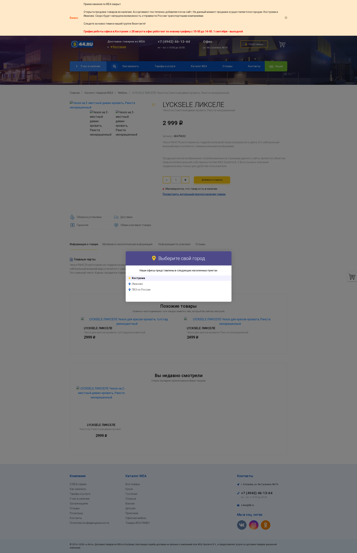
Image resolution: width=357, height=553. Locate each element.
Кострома (138, 278)
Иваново (137, 283)
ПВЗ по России (141, 289)
